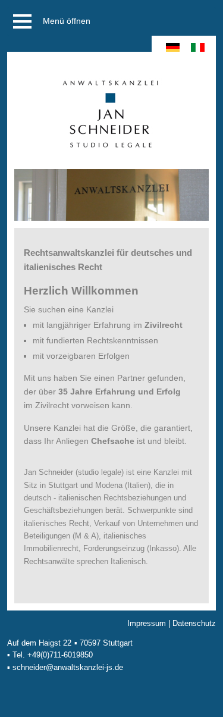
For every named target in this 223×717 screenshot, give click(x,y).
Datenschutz (194, 623)
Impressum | (149, 623)
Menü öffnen (66, 21)
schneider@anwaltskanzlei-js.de (67, 667)
